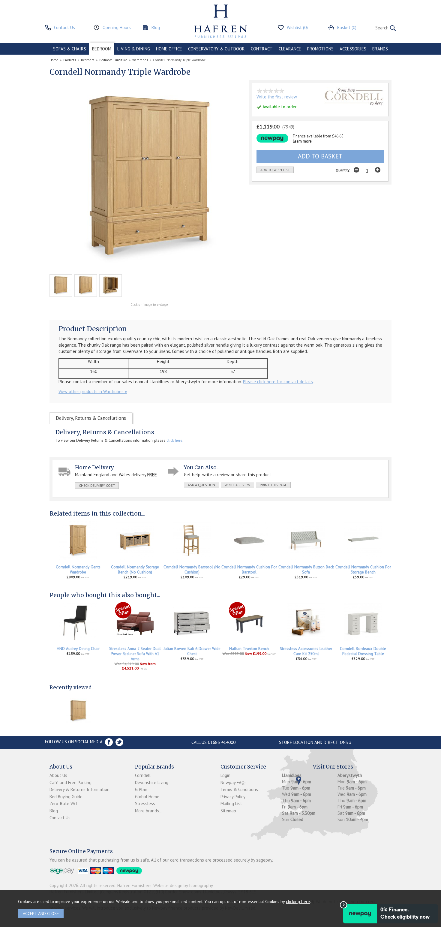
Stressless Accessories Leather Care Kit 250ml (306, 651)
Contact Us (60, 817)
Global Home (147, 796)
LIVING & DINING (133, 49)
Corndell (143, 775)
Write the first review (276, 97)
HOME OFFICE (169, 49)
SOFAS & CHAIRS (69, 49)
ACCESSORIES (353, 49)
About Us (58, 775)
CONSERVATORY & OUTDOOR (216, 49)
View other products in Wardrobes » (92, 391)
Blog (54, 811)
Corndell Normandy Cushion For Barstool (249, 569)
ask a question (201, 485)
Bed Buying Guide (66, 796)
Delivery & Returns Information (80, 789)
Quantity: (343, 170)
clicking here (298, 901)
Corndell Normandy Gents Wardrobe (78, 569)
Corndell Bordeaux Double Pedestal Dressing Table (363, 651)
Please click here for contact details (278, 381)
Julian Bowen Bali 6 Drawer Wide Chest (192, 651)
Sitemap (228, 811)
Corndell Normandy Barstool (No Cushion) (192, 569)
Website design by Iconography (183, 885)
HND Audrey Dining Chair (78, 648)
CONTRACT (262, 49)
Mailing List (231, 803)
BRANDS (380, 49)
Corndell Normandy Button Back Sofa (306, 569)
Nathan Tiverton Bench (249, 648)
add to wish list (275, 169)
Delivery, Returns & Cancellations (91, 418)
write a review (237, 485)
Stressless (145, 803)
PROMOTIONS (320, 49)
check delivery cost (97, 485)
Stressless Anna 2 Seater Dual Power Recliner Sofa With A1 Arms (135, 653)
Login (225, 775)
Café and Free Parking (71, 782)
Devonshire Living (151, 782)
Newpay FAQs (233, 782)
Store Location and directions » (315, 742)
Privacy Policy (232, 796)
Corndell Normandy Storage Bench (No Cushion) (135, 569)
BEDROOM (101, 49)
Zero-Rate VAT (64, 803)
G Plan (141, 789)
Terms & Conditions (239, 789)
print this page (273, 485)
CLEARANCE (290, 49)
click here (174, 440)
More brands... (148, 811)
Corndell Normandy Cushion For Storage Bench (363, 569)
